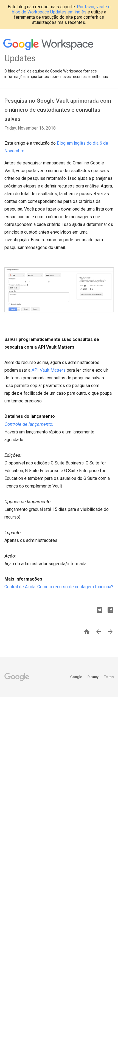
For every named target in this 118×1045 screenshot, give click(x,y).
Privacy (93, 677)
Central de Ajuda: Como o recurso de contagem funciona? (58, 586)
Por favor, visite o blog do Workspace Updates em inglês (61, 9)
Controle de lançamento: (28, 424)
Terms (109, 677)
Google (76, 677)
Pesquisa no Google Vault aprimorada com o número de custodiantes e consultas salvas (57, 109)
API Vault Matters (49, 370)
